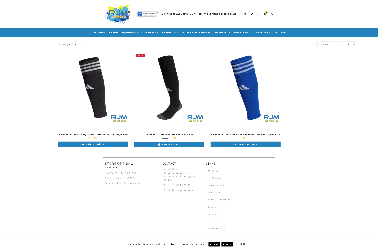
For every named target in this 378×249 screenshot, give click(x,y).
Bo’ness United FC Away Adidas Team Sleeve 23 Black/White (93, 135)
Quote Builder (216, 185)
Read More (242, 244)
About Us (213, 171)
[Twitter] (252, 14)
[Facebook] (240, 14)
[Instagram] (246, 14)
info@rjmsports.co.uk (219, 13)
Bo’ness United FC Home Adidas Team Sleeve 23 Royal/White (245, 135)
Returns (212, 214)
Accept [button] (214, 244)
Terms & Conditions (220, 200)
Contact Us (214, 192)
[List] (354, 44)
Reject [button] (227, 244)
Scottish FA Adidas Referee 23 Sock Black (169, 135)
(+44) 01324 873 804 (180, 13)
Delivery (213, 207)
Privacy (212, 221)
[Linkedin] (258, 14)
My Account (214, 178)
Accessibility (216, 229)
